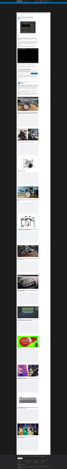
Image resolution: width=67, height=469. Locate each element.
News (18, 18)
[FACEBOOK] (21, 83)
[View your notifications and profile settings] (46, 1)
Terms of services (27, 75)
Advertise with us (28, 462)
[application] (27, 56)
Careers (42, 462)
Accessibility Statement (36, 462)
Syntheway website (32, 66)
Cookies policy (19, 462)
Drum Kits (21, 15)
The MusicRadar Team (22, 18)
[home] (17, 3)
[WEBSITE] (22, 83)
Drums (18, 15)
